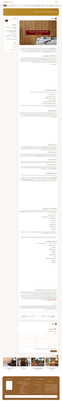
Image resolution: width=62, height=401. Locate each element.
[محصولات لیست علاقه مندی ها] (11, 5)
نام (55, 341)
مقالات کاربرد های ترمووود (54, 9)
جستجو (6, 20)
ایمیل (37, 341)
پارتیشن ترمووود (38, 389)
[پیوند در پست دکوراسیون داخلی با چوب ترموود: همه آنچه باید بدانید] (51, 362)
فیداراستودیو (7, 396)
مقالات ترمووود (14, 47)
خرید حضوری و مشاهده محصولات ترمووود (51, 297)
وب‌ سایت (55, 345)
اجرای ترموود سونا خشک (37, 391)
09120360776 (5, 2)
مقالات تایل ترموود (14, 45)
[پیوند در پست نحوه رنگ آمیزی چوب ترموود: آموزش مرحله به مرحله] (9, 362)
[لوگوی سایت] (56, 2)
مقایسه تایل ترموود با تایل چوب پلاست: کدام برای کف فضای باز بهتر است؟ (10, 31)
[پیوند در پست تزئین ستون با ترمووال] (23, 362)
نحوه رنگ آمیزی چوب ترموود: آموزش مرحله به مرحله (10, 36)
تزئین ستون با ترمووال (13, 33)
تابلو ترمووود (39, 387)
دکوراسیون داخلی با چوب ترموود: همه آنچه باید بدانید (11, 28)
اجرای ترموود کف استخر (37, 384)
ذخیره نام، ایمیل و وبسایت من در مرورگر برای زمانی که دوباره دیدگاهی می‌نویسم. (44, 348)
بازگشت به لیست (38, 316)
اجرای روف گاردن (38, 382)
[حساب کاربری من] (9, 5)
